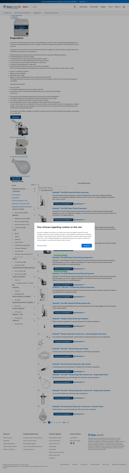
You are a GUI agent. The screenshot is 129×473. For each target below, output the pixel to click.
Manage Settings (42, 245)
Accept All (87, 245)
